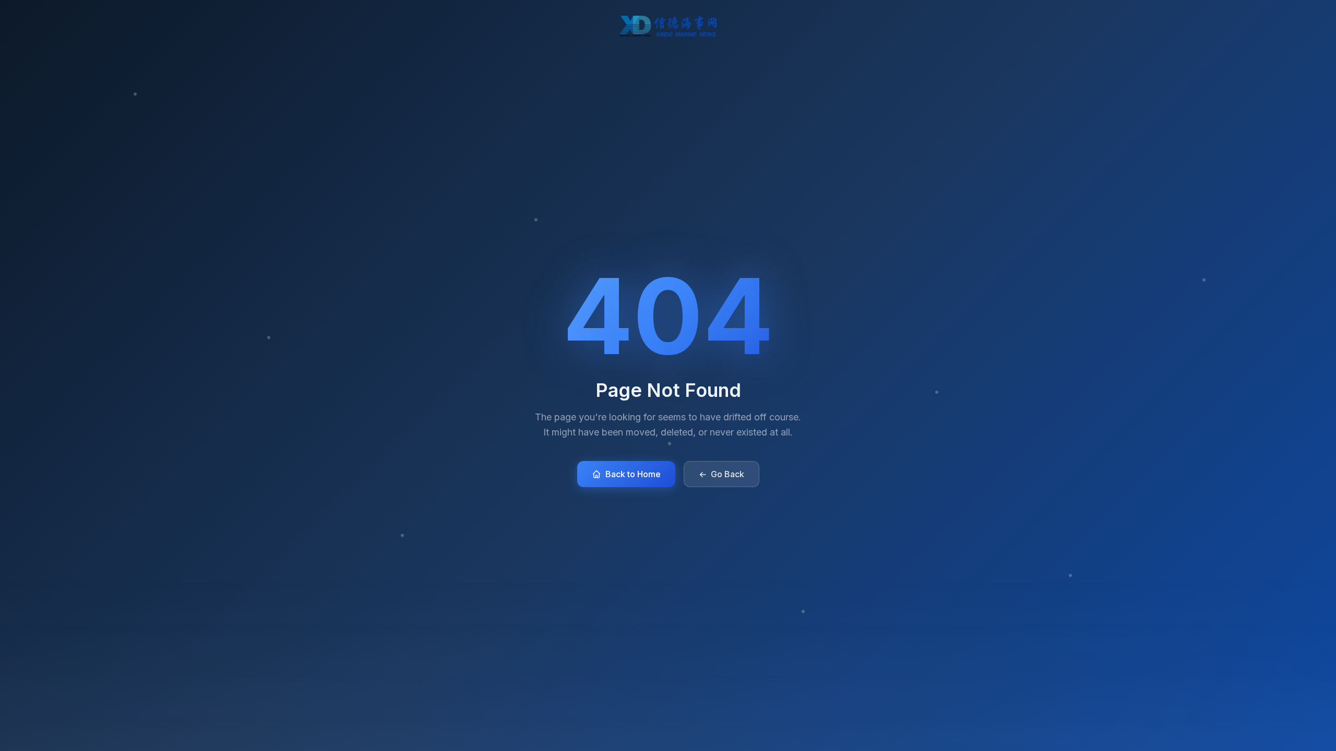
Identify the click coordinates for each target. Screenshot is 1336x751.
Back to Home (633, 474)
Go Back (721, 474)
